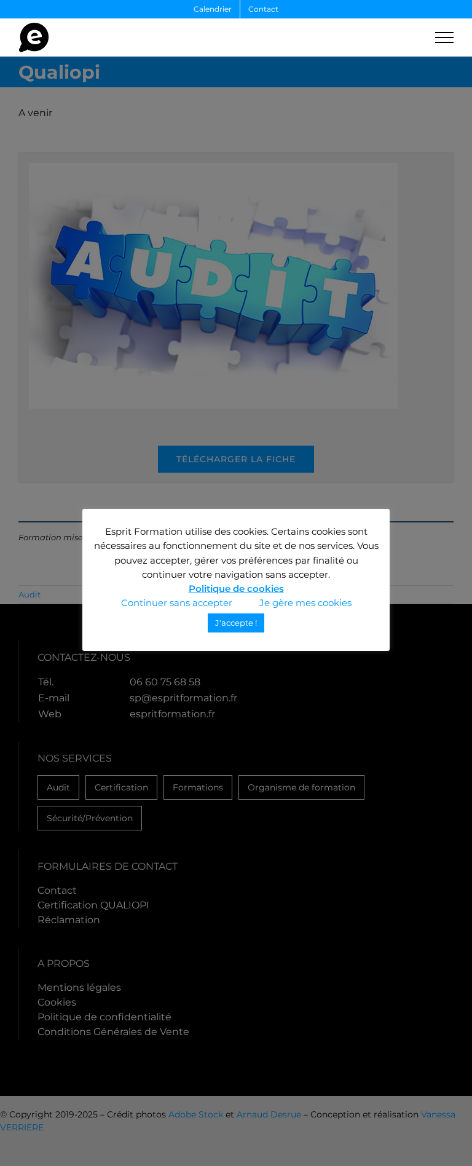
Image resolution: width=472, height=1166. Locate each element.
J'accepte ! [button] (236, 623)
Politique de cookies (236, 588)
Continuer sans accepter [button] (176, 603)
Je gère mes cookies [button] (305, 603)
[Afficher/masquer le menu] (444, 37)
